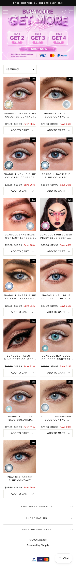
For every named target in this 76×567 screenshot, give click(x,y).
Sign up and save (36, 530)
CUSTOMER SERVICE (37, 506)
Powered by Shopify (38, 545)
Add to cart (20, 130)
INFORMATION (36, 518)
